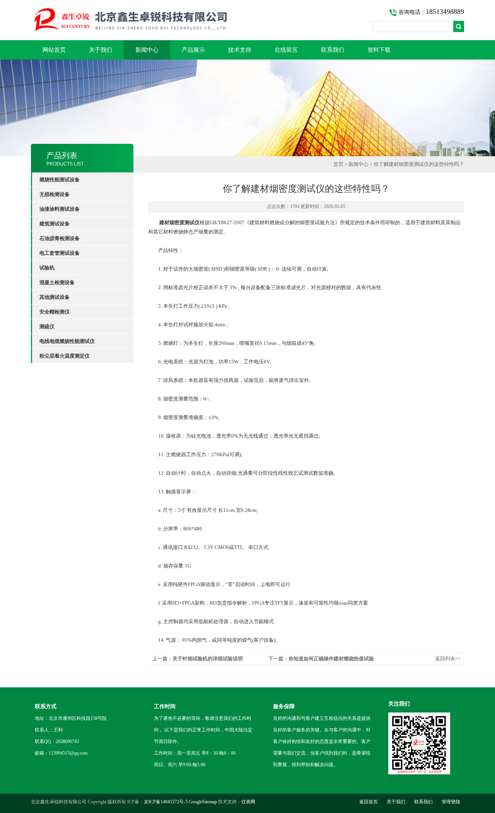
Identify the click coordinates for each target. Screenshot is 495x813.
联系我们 (332, 50)
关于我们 (100, 50)
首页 (338, 164)
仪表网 (248, 801)
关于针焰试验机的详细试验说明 (207, 658)
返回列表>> (448, 658)
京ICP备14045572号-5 (166, 801)
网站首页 (54, 50)
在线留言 (286, 50)
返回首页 (368, 801)
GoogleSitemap (203, 801)
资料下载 (379, 50)
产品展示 (193, 50)
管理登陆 (451, 801)
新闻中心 (147, 50)
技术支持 (239, 50)
